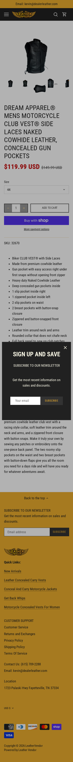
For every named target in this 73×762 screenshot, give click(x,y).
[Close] (65, 347)
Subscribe (51, 400)
